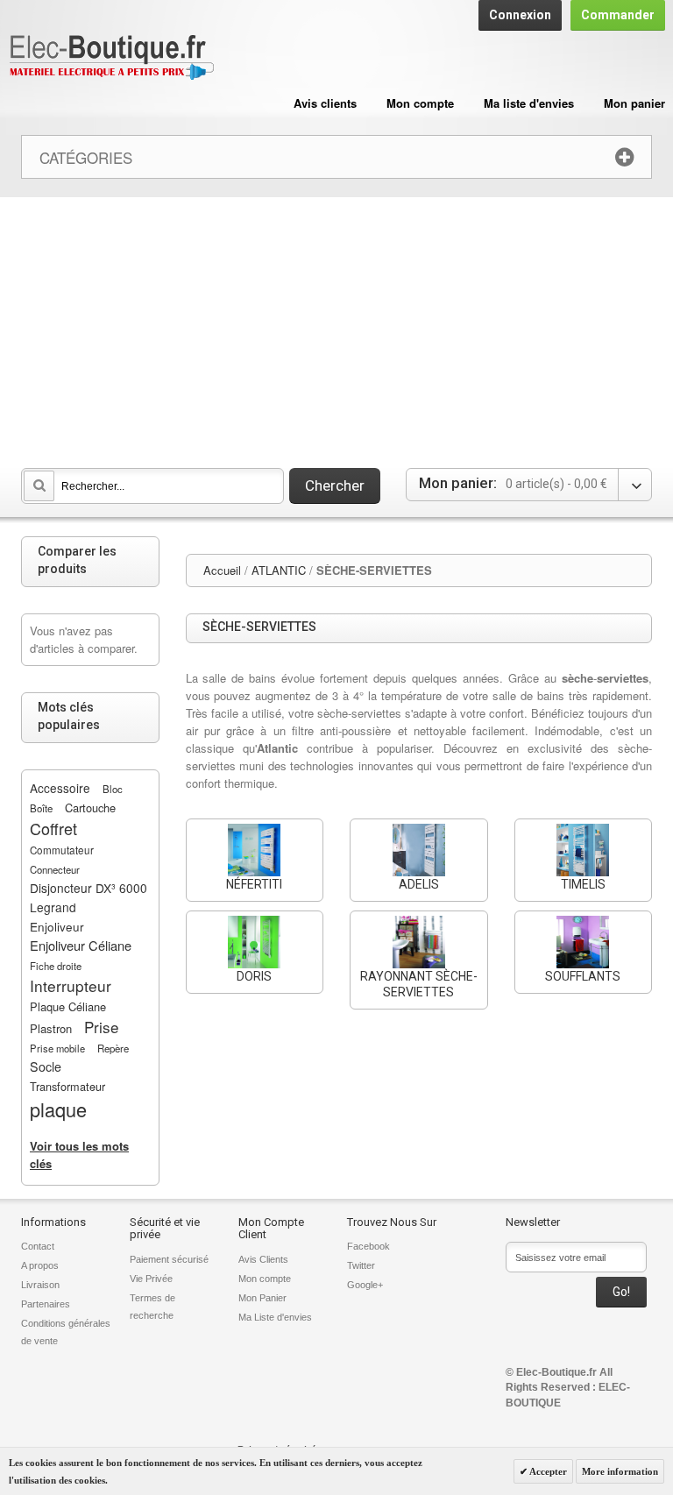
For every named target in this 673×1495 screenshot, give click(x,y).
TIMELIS (583, 884)
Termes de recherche (152, 1307)
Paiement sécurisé (169, 1259)
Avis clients (325, 103)
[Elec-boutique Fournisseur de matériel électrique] (111, 58)
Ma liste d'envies (529, 103)
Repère (113, 1048)
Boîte (41, 808)
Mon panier (634, 103)
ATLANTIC (278, 570)
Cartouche (90, 807)
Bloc (113, 789)
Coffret (53, 828)
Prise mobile (57, 1048)
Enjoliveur (57, 926)
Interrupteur (70, 985)
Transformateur (67, 1086)
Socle (45, 1066)
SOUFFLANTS (582, 976)
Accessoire (60, 788)
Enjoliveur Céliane (80, 945)
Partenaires (45, 1304)
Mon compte (420, 103)
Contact (37, 1246)
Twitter (361, 1265)
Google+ (365, 1284)
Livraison (40, 1284)
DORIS (254, 976)
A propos (40, 1265)
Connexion (520, 15)
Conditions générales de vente (65, 1332)
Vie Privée (151, 1278)
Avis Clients (263, 1259)
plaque (58, 1109)
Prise (101, 1027)
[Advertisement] (336, 328)
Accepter (547, 1471)
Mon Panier (262, 1298)
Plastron (51, 1028)
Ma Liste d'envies (275, 1317)
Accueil (222, 570)
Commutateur (62, 850)
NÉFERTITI (254, 884)
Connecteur (55, 869)
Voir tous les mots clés (79, 1154)
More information (620, 1471)
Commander (618, 15)
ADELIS (419, 884)
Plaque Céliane (68, 1006)
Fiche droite (55, 966)
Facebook (368, 1246)
